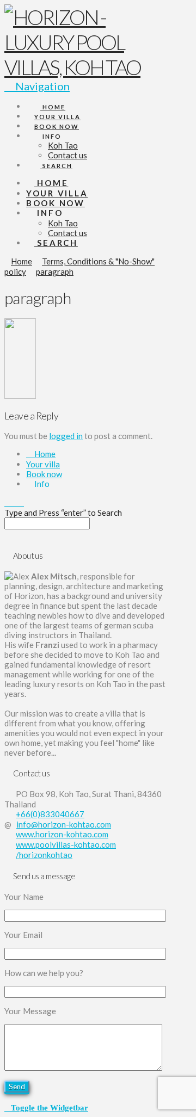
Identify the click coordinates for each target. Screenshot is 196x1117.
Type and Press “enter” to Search (63, 512)
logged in (66, 436)
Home (44, 454)
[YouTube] (14, 502)
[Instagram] (20, 502)
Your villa (43, 464)
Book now (44, 474)
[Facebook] (7, 502)
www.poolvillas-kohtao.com (66, 844)
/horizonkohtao (44, 855)
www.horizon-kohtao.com (62, 834)
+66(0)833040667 (50, 814)
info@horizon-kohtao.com (63, 824)
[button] (46, 1107)
